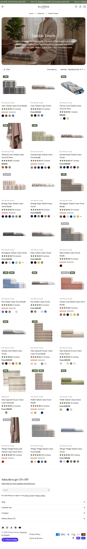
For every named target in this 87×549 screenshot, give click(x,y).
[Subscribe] (48, 490)
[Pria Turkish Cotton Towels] (43, 283)
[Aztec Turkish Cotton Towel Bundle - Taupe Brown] (6, 115)
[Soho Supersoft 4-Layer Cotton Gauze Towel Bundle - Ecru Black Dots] (35, 363)
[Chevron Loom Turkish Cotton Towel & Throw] (72, 87)
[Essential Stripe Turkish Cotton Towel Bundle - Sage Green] (32, 167)
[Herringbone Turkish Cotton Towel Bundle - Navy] (71, 216)
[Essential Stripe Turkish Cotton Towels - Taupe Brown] (61, 167)
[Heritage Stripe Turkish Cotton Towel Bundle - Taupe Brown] (20, 216)
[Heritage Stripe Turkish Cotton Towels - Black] (35, 216)
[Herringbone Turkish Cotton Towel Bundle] (72, 185)
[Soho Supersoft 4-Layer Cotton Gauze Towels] (72, 332)
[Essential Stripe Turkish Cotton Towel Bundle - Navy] (38, 167)
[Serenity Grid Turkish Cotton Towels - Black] (6, 363)
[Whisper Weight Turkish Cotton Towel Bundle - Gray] (32, 461)
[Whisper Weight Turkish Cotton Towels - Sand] (64, 461)
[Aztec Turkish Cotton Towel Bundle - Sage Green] (9, 115)
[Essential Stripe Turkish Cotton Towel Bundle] (43, 136)
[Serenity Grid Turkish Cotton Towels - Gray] (3, 363)
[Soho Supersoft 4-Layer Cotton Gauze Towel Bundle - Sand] (32, 363)
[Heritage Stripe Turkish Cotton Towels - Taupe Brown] (49, 216)
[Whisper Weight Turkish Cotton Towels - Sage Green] (78, 461)
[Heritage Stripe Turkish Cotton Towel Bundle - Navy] (6, 216)
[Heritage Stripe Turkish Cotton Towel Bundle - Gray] (13, 216)
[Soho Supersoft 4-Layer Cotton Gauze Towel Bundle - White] (38, 363)
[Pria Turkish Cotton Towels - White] (38, 311)
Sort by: (64, 69)
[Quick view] (24, 78)
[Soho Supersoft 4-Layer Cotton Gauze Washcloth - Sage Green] (6, 412)
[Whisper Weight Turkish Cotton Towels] (72, 430)
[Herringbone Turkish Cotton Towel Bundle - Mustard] (78, 216)
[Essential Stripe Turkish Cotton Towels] (72, 136)
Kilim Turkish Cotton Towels (41, 253)
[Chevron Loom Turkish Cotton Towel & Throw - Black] (64, 118)
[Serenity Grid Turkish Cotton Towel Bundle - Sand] (71, 314)
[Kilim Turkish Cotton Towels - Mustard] (38, 262)
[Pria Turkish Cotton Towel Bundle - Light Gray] (16, 312)
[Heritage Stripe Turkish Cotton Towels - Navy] (32, 216)
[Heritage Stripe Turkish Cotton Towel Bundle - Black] (9, 216)
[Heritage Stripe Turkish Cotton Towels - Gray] (38, 216)
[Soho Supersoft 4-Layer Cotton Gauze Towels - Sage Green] (71, 363)
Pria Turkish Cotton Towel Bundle (14, 302)
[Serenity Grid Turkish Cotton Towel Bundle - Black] (67, 314)
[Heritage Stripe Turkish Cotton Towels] (43, 185)
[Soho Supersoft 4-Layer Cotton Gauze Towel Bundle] (43, 332)
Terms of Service (35, 538)
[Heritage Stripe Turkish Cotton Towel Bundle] (14, 185)
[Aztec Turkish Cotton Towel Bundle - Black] (3, 115)
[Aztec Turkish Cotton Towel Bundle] (14, 87)
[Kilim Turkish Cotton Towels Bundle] (72, 234)
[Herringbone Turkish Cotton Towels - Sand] (9, 262)
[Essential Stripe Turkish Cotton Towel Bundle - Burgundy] (49, 167)
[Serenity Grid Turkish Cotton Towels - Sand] (9, 363)
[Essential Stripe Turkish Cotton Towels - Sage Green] (78, 167)
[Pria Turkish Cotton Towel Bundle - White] (13, 312)
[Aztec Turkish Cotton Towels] (43, 87)
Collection (40, 13)
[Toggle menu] (2, 6)
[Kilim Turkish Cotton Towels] (43, 234)
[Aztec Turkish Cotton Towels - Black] (35, 115)
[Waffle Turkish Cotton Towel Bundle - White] (38, 412)
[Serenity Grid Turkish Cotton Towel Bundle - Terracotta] (61, 314)
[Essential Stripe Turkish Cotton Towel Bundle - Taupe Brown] (35, 167)
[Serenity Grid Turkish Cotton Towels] (14, 332)
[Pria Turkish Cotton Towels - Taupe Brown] (32, 311)
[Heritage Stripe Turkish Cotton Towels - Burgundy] (42, 216)
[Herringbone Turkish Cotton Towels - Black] (3, 262)
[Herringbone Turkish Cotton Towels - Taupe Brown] (6, 262)
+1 (80, 216)
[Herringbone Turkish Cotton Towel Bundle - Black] (64, 216)
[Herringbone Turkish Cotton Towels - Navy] (13, 262)
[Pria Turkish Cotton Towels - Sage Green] (35, 311)
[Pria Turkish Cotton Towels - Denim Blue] (45, 311)
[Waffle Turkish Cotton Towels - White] (64, 409)
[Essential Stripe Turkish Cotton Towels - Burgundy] (74, 167)
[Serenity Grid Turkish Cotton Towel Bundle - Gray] (64, 314)
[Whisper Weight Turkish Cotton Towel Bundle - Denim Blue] (42, 461)
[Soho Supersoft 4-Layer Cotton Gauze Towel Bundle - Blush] (45, 363)
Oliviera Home (13, 532)
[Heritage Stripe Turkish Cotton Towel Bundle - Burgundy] (3, 216)
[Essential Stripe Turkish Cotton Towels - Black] (67, 167)
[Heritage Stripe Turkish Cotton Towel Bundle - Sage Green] (16, 216)
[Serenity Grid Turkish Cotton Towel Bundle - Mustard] (74, 314)
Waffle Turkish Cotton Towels (70, 400)
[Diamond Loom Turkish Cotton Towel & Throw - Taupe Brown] (6, 167)
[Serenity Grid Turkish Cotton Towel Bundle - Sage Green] (78, 314)
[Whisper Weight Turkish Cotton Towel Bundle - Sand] (35, 461)
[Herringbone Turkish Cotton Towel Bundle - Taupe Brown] (61, 216)
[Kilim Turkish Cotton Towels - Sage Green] (42, 262)
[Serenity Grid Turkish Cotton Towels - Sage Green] (20, 363)
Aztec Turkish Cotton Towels (41, 106)
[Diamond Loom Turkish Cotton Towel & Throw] (14, 136)
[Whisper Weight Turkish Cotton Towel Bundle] (43, 430)
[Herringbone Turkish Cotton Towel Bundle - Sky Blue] (74, 216)
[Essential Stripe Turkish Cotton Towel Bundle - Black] (42, 167)
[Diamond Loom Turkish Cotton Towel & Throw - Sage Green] (9, 167)
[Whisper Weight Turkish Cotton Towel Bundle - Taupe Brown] (45, 461)
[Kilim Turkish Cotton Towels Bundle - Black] (61, 265)
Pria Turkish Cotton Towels (40, 302)
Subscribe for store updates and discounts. (18, 483)
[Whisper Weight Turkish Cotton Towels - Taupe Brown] (74, 461)
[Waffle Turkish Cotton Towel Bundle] (43, 381)
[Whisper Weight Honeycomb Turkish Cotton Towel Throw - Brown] (3, 461)
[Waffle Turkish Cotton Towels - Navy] (67, 409)
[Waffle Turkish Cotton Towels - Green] (61, 409)
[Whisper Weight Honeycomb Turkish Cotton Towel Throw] (14, 430)
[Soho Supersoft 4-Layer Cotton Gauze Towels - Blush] (74, 363)
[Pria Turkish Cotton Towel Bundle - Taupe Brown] (6, 312)
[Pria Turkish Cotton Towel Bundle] (14, 283)
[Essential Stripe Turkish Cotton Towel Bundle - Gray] (45, 167)
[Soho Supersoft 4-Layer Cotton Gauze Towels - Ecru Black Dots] (61, 363)
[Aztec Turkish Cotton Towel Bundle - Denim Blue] (13, 115)
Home (31, 13)
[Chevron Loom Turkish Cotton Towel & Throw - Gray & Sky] (61, 118)
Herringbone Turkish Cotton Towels (14, 253)
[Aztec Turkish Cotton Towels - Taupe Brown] (32, 115)
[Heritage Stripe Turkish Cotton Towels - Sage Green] (45, 216)
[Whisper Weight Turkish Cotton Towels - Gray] (71, 461)
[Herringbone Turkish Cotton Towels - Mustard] (20, 262)
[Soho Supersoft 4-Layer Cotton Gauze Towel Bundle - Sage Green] (42, 363)
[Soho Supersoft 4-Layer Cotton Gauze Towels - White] (64, 363)
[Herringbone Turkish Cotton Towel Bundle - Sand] (67, 216)
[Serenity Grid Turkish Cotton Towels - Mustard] (16, 363)
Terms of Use (28, 495)
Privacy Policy (34, 534)
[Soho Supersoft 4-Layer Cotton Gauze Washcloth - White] (9, 412)
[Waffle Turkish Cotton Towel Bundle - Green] (35, 412)
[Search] (76, 6)
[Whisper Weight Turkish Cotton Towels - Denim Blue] (61, 461)
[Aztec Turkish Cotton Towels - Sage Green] (38, 115)
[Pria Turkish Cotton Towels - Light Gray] (42, 311)
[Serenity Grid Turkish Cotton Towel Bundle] (72, 283)
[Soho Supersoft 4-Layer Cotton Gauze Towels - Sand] (67, 363)
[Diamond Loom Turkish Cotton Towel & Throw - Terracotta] (3, 167)
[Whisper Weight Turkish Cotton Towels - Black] (67, 461)
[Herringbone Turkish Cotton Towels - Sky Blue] (16, 262)
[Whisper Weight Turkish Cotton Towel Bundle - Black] (38, 461)
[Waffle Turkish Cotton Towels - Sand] (71, 409)
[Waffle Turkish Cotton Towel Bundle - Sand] (32, 412)
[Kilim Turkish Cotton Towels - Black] (32, 262)
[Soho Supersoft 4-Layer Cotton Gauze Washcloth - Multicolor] (3, 412)
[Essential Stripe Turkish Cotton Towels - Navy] (64, 167)
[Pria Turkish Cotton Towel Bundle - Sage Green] (9, 312)
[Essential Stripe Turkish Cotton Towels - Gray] (71, 167)
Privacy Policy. (40, 495)
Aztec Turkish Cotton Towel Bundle (14, 106)
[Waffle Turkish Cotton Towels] (72, 381)
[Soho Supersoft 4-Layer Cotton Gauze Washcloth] (14, 381)
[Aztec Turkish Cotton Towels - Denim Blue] (42, 115)
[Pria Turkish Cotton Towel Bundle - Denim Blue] (3, 312)
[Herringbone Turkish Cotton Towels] (14, 234)
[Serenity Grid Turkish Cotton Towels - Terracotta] (13, 363)
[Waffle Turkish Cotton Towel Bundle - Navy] (42, 412)
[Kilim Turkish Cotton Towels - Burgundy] (35, 262)
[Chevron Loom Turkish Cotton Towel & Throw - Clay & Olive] (67, 118)
